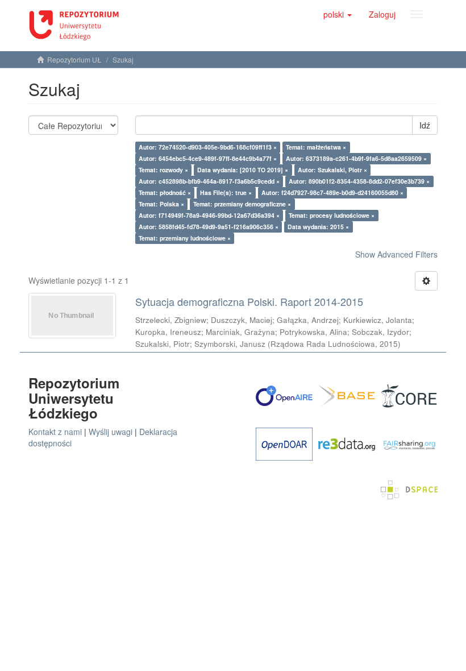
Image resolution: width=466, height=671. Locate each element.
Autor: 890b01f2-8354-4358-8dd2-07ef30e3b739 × (359, 181)
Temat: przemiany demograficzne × (242, 204)
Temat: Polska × (161, 204)
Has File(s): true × (226, 192)
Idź (424, 125)
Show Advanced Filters (396, 254)
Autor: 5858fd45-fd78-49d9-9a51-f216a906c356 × (208, 226)
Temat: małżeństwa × (316, 147)
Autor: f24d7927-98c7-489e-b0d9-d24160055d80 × (332, 192)
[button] (337, 14)
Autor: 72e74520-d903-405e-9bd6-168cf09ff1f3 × (208, 147)
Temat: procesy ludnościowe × (332, 215)
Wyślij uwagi (110, 431)
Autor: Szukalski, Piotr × (332, 169)
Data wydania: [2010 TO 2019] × (242, 169)
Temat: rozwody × (163, 169)
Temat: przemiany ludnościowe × (185, 238)
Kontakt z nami (55, 431)
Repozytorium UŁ (74, 59)
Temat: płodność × (165, 192)
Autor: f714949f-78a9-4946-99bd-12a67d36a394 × (209, 215)
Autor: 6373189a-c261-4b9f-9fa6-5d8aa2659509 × (356, 158)
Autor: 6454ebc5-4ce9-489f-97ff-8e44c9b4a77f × (208, 158)
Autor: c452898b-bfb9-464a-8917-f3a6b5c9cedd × (209, 181)
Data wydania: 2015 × (318, 226)
